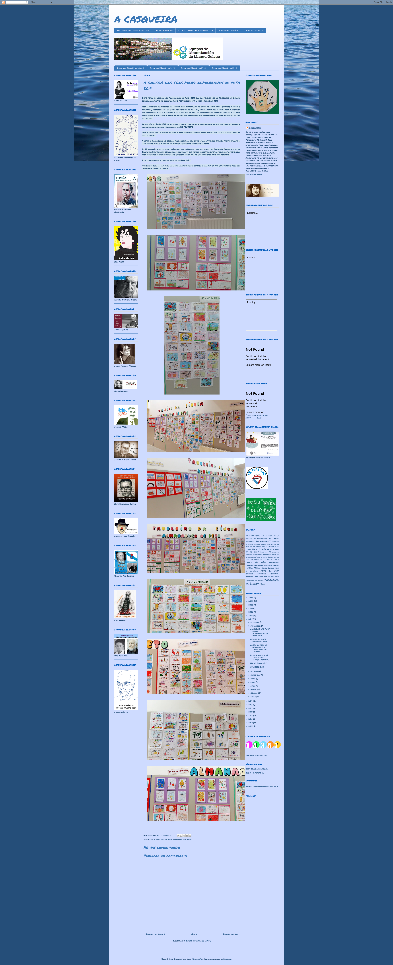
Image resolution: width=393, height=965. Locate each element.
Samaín (267, 576)
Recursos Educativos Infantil (130, 68)
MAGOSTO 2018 (257, 667)
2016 (250, 704)
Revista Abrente (254, 576)
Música (257, 568)
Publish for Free (262, 416)
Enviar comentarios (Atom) (198, 940)
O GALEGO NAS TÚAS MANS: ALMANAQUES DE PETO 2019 (259, 632)
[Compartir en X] (184, 835)
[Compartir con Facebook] (187, 835)
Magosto (268, 565)
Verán (263, 584)
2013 (250, 711)
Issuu (248, 417)
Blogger (227, 959)
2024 (251, 597)
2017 (250, 701)
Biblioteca (250, 541)
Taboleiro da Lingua (182, 839)
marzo (254, 689)
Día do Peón (252, 552)
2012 (250, 715)
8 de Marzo (267, 536)
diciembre (255, 622)
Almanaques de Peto (163, 839)
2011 (250, 719)
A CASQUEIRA (146, 19)
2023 (251, 601)
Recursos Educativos (256, 573)
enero (253, 696)
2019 (250, 615)
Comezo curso (260, 544)
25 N (248, 536)
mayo (253, 682)
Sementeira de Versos (254, 580)
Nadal (264, 568)
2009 (251, 726)
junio (253, 678)
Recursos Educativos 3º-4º (193, 68)
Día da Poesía (255, 546)
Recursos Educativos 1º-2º (162, 68)
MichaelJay (197, 959)
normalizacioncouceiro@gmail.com (262, 786)
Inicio (194, 934)
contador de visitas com (256, 755)
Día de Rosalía (259, 549)
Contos (269, 544)
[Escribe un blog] (181, 835)
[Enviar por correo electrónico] (178, 835)
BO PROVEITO (263, 541)
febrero (254, 693)
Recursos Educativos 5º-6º (224, 68)
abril (253, 686)
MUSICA (249, 568)
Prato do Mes (270, 570)
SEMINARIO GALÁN (228, 30)
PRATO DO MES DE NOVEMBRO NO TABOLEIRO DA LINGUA (258, 648)
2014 (250, 708)
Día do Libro (273, 549)
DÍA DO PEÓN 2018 (258, 663)
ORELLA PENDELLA (253, 30)
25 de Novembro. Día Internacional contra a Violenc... (259, 657)
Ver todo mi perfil (254, 174)
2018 (250, 619)
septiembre (256, 675)
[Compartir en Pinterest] (189, 835)
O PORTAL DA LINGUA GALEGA (133, 30)
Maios (276, 565)
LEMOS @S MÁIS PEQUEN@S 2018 (258, 640)
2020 (251, 612)
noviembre (256, 626)
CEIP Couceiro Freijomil (257, 769)
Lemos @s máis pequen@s (262, 562)
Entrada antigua (230, 934)
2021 (250, 608)
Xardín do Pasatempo (255, 773)
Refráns (274, 573)
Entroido (267, 554)
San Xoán (275, 577)
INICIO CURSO (273, 559)
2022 (251, 605)
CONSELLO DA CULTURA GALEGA (195, 30)
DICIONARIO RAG (164, 30)
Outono (271, 568)
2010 (250, 722)
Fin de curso (262, 557)
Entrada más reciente (155, 934)
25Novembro (256, 536)
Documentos (257, 554)
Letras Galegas (254, 565)
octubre (254, 671)
